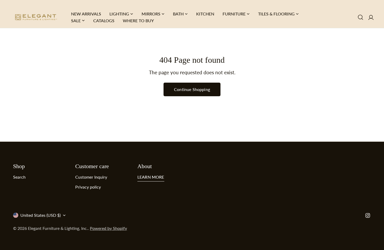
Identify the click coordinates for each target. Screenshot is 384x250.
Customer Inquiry (91, 176)
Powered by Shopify (108, 228)
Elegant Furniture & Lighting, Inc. (58, 228)
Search (19, 176)
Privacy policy (88, 186)
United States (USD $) (40, 215)
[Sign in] (371, 17)
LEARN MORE (150, 176)
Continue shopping (192, 89)
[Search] (360, 17)
